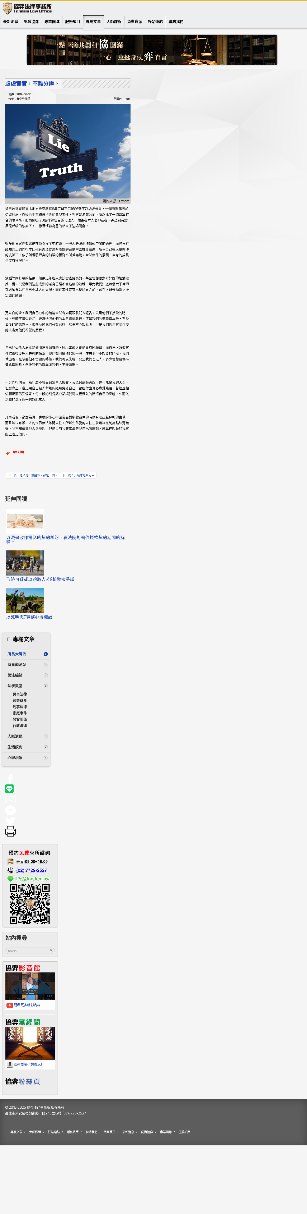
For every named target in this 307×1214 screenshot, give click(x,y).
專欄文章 (93, 22)
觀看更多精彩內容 (27, 1005)
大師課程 (114, 22)
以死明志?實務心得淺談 (29, 617)
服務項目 (72, 22)
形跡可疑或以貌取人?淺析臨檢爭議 (40, 579)
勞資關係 (20, 719)
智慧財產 (20, 700)
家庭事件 (20, 713)
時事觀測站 (17, 665)
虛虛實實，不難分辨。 (32, 84)
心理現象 (15, 758)
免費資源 (134, 22)
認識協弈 (31, 22)
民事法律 (20, 694)
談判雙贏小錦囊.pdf (28, 1064)
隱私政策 (73, 1132)
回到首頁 (109, 1132)
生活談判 (15, 747)
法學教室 (15, 686)
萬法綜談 (15, 675)
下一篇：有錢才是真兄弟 (78, 475)
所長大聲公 (17, 654)
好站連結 (155, 22)
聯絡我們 (176, 22)
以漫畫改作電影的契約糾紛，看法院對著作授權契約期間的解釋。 (65, 540)
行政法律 (20, 726)
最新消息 (10, 22)
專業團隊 (52, 22)
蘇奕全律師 (18, 452)
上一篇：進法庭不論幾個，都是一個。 (33, 475)
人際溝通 (15, 736)
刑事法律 (20, 707)
